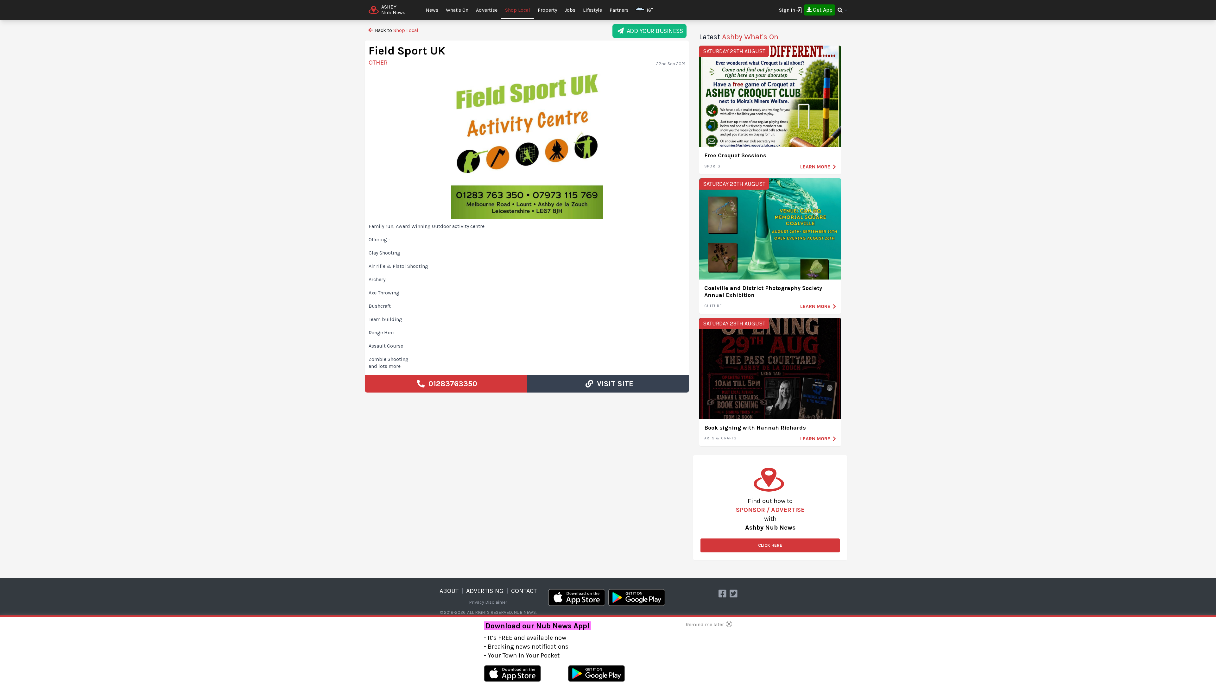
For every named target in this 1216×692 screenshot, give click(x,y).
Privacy (476, 602)
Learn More (815, 167)
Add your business (653, 31)
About (449, 590)
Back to (396, 30)
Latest (738, 36)
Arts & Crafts (720, 438)
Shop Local (517, 10)
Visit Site (613, 383)
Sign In (787, 10)
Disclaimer (496, 602)
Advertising (485, 590)
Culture (713, 306)
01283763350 (451, 383)
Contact (524, 590)
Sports (712, 166)
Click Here (770, 545)
